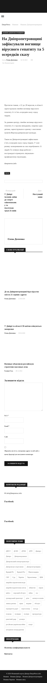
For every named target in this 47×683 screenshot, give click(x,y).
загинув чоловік (37, 598)
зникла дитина (11, 603)
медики (28, 603)
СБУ (7, 577)
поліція (26, 614)
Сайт (6, 437)
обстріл (37, 603)
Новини (15, 25)
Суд (13, 577)
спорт (30, 624)
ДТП (30, 551)
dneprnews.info (10, 163)
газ (37, 593)
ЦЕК (41, 577)
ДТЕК (24, 551)
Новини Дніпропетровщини (31, 25)
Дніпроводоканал (20, 556)
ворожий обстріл (20, 593)
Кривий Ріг (10, 572)
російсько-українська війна (15, 624)
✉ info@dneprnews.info (13, 493)
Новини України (9, 680)
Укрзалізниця (31, 577)
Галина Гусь (8, 371)
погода (35, 609)
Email (6, 426)
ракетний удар (11, 619)
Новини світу (21, 680)
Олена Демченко (12, 60)
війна (31, 593)
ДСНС (16, 551)
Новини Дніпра (15, 677)
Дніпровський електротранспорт (17, 561)
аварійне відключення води (15, 582)
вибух (8, 593)
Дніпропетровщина (33, 567)
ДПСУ (8, 551)
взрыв (41, 588)
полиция (18, 614)
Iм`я (6, 415)
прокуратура (36, 614)
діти (27, 598)
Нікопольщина (33, 572)
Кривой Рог (21, 572)
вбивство (32, 588)
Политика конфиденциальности (17, 648)
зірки (21, 603)
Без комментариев (8, 63)
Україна (21, 577)
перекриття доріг (12, 609)
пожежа (9, 614)
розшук (22, 619)
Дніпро (8, 556)
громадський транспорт (14, 598)
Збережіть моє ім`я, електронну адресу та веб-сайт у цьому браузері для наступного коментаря (21, 452)
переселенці (25, 609)
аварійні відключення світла (16, 588)
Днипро (38, 551)
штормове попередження (15, 630)
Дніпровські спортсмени (14, 567)
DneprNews (6, 25)
